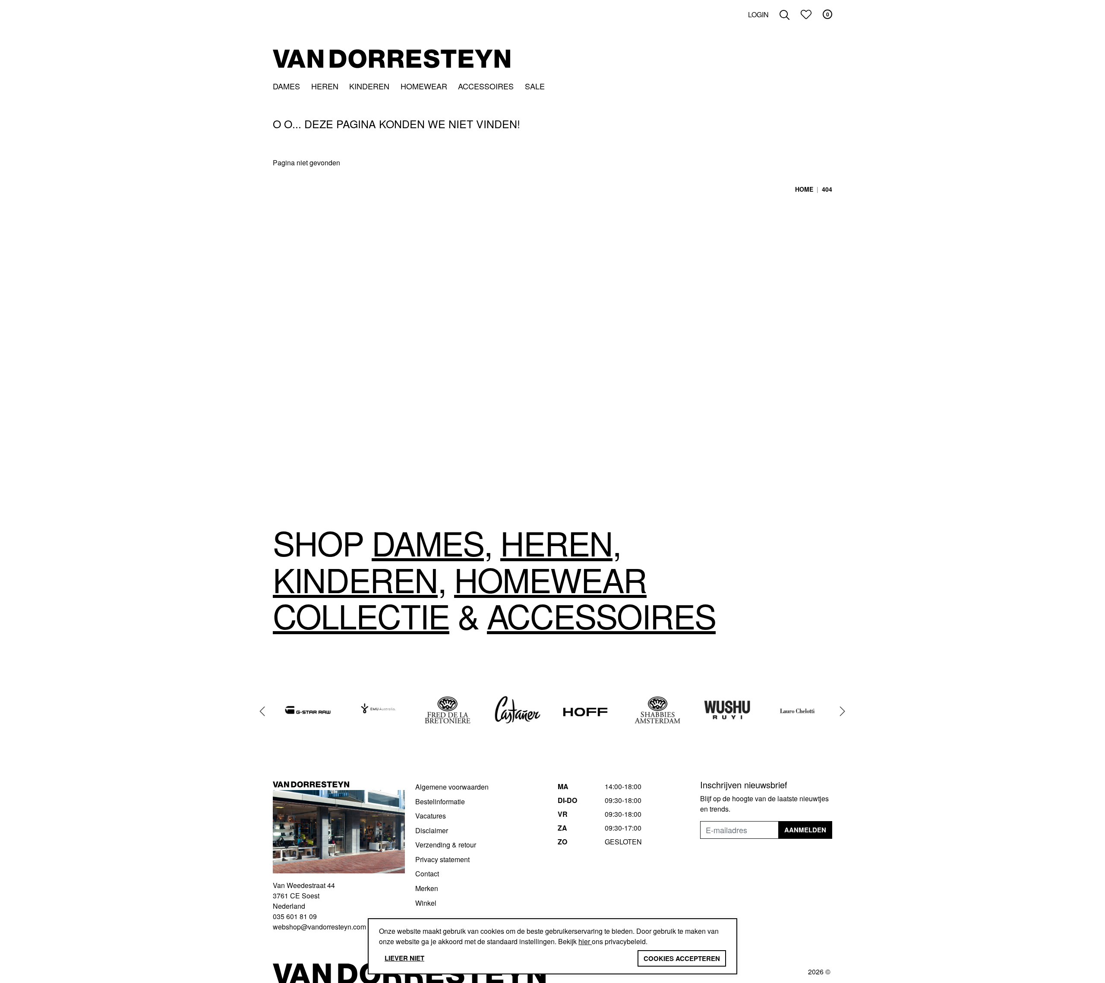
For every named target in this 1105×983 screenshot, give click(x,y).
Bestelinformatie (440, 801)
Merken (426, 888)
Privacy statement (442, 859)
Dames (286, 86)
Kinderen (369, 86)
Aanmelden (805, 829)
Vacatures (430, 816)
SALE (535, 86)
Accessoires (486, 86)
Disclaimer (431, 830)
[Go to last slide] (262, 711)
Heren (324, 86)
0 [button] (827, 14)
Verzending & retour (445, 845)
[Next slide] (842, 711)
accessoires (601, 615)
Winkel (425, 903)
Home (804, 189)
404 (827, 189)
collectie (361, 615)
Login (758, 14)
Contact (427, 874)
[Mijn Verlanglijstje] (806, 14)
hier (585, 941)
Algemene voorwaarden (452, 787)
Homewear (424, 86)
